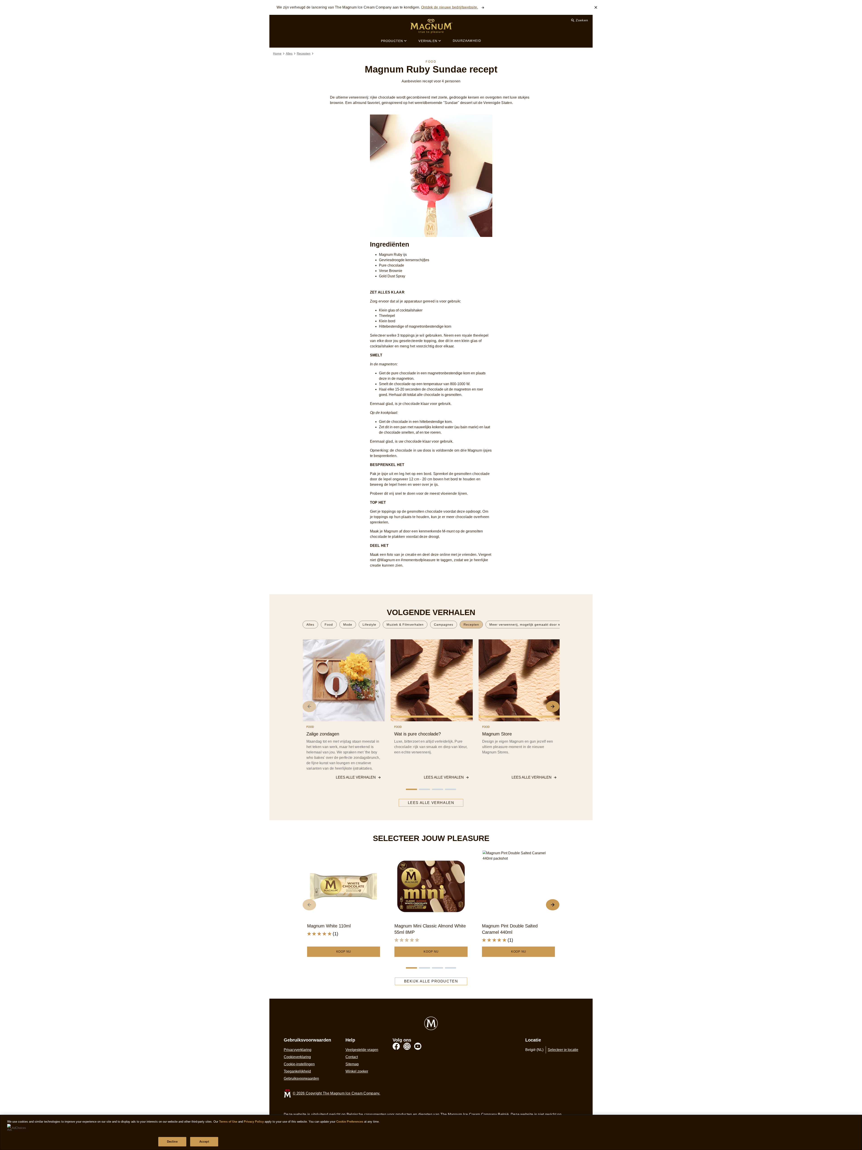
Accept (204, 1141)
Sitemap (352, 1064)
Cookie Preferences (349, 1121)
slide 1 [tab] (411, 789)
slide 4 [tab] (450, 789)
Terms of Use (228, 1121)
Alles (310, 624)
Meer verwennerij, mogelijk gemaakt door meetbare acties (536, 624)
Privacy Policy (254, 1121)
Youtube (417, 1046)
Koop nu (343, 951)
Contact (351, 1057)
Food (329, 624)
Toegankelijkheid (297, 1071)
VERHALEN (427, 41)
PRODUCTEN (392, 41)
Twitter (407, 1046)
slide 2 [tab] (424, 789)
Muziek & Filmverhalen (405, 624)
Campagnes (443, 624)
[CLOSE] (596, 7)
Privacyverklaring (297, 1050)
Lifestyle (369, 624)
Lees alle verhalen (356, 777)
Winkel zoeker (356, 1071)
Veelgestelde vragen (361, 1050)
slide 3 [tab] (437, 789)
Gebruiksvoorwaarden (301, 1078)
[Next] (552, 706)
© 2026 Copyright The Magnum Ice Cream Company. (336, 1093)
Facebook (396, 1046)
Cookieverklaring (297, 1057)
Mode (347, 624)
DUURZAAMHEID (467, 40)
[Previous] (309, 706)
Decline (172, 1141)
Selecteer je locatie (563, 1050)
